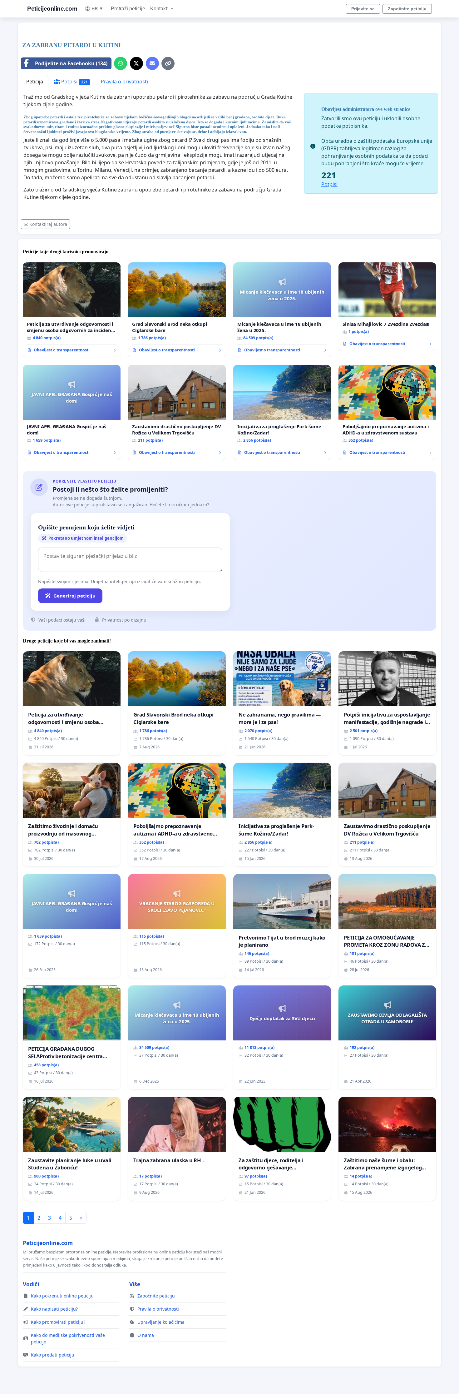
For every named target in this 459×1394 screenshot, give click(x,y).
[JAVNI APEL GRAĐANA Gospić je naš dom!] (72, 412)
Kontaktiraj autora (48, 224)
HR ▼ (97, 8)
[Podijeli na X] (136, 63)
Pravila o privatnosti (124, 81)
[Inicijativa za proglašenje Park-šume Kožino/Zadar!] (282, 412)
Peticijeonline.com (52, 8)
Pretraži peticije (128, 8)
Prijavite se (363, 8)
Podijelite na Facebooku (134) (71, 63)
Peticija (34, 81)
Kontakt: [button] (160, 8)
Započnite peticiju (407, 8)
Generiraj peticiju (74, 596)
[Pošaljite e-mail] (152, 63)
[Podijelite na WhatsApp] (120, 63)
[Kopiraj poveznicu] (168, 63)
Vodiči (31, 1284)
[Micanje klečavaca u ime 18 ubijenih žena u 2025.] (282, 309)
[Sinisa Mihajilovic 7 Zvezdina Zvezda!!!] (387, 306)
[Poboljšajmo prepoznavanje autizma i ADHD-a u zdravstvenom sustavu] (387, 412)
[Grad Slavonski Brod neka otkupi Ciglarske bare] (177, 309)
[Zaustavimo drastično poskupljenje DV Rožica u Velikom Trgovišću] (177, 412)
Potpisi (74, 81)
